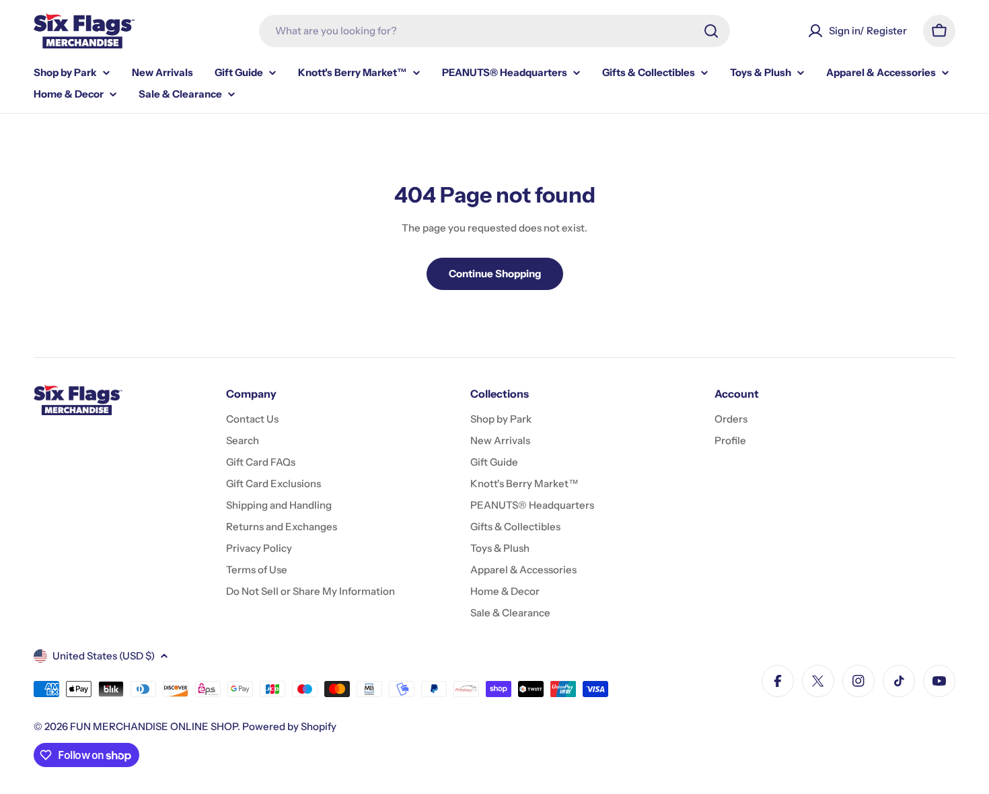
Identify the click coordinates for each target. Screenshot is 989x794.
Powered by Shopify (289, 726)
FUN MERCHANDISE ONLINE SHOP (153, 726)
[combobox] (494, 31)
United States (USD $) (103, 655)
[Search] (711, 31)
